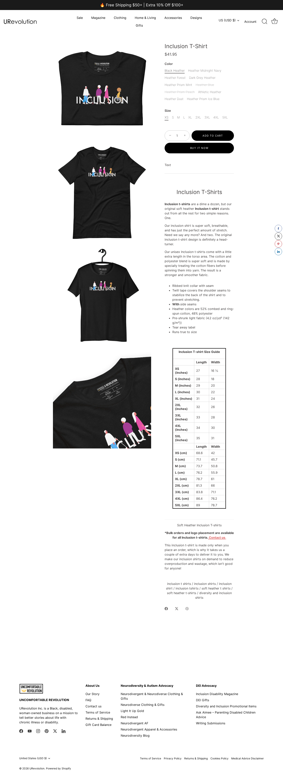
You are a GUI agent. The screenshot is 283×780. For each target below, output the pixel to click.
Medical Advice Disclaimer (247, 758)
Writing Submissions (210, 723)
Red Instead (129, 717)
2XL (198, 117)
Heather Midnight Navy (204, 70)
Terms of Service (97, 712)
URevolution (36, 768)
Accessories (173, 18)
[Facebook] (21, 731)
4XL (216, 117)
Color (169, 64)
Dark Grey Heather (202, 78)
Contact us (93, 706)
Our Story (92, 694)
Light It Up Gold (132, 711)
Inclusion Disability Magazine (217, 694)
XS (166, 117)
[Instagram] (38, 731)
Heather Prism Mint (178, 85)
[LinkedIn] (63, 731)
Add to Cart (213, 135)
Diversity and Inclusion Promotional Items (226, 706)
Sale (80, 18)
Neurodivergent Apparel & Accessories (149, 729)
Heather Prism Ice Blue (203, 99)
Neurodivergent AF (134, 723)
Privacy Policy (173, 758)
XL (190, 117)
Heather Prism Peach (180, 92)
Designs (196, 18)
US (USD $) (227, 20)
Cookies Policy (219, 758)
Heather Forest (175, 78)
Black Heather (175, 70)
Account (250, 22)
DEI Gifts (202, 700)
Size (168, 111)
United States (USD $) (33, 758)
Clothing (120, 18)
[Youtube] (30, 731)
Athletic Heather (209, 92)
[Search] (264, 21)
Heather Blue (205, 85)
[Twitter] (55, 731)
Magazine (98, 18)
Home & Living (145, 18)
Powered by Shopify (58, 768)
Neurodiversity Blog (135, 735)
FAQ (88, 700)
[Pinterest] (47, 731)
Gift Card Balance (98, 725)
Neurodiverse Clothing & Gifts (142, 705)
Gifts (139, 25)
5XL (225, 117)
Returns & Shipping (99, 718)
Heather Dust (174, 99)
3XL (207, 117)
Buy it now (199, 147)
